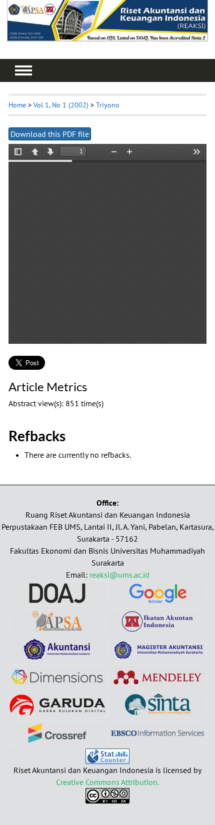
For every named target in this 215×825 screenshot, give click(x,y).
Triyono (108, 104)
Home (17, 104)
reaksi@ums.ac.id (120, 575)
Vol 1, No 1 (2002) (61, 104)
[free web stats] (108, 761)
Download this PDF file (49, 134)
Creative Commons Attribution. (107, 782)
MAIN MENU (23, 70)
